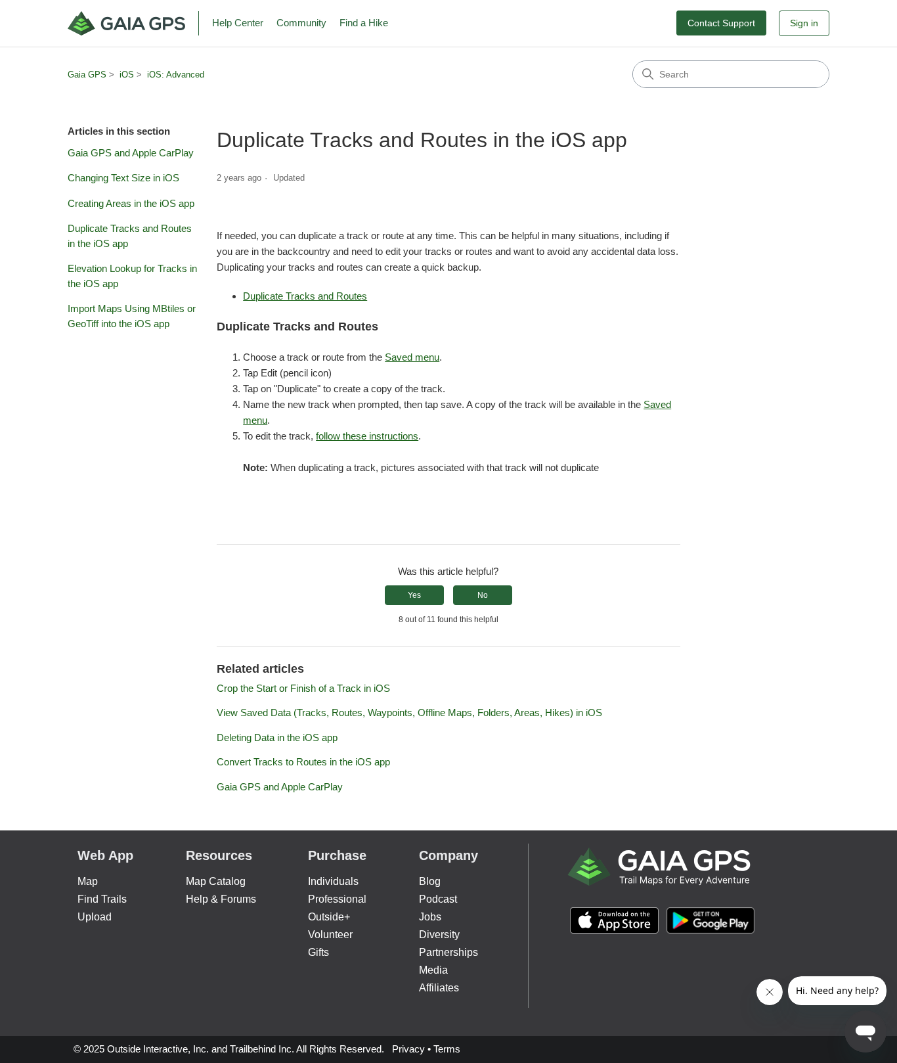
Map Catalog (216, 881)
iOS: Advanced (175, 74)
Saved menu (412, 357)
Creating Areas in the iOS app (131, 203)
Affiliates (439, 987)
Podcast (438, 899)
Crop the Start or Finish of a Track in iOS (303, 688)
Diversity (439, 934)
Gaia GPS (87, 74)
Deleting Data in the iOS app (277, 737)
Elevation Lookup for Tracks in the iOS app (132, 276)
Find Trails (102, 899)
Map (87, 881)
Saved (657, 404)
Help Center (237, 22)
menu (255, 420)
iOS (127, 74)
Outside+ (329, 916)
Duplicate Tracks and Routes (305, 296)
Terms (446, 1048)
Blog (430, 881)
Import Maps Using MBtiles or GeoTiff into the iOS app (132, 316)
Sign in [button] (804, 23)
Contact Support (721, 23)
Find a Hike (363, 22)
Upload (94, 916)
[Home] (133, 23)
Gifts (318, 952)
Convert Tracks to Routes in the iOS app (303, 761)
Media (433, 970)
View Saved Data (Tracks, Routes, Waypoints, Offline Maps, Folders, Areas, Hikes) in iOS (409, 712)
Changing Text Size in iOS (123, 177)
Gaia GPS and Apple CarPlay (131, 152)
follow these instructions (367, 435)
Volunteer (330, 934)
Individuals (333, 881)
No (482, 595)
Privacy (408, 1048)
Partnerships (448, 952)
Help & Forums (221, 899)
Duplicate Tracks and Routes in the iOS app (130, 236)
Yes (414, 595)
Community (301, 22)
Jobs (430, 916)
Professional (337, 899)
